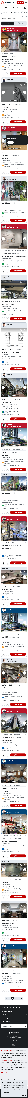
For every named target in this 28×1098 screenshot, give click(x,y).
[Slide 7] (17, 582)
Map (21, 23)
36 (15, 998)
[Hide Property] (21, 34)
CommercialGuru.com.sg (7, 1050)
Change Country (5, 1018)
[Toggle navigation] (25, 2)
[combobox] (13, 8)
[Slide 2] (10, 148)
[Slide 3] (12, 582)
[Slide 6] (16, 148)
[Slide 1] (10, 100)
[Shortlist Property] (24, 34)
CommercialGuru (6, 1076)
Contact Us (4, 1014)
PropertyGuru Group (7, 1011)
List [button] (8, 23)
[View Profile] (14, 29)
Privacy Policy (14, 1087)
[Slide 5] (16, 100)
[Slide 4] (14, 100)
